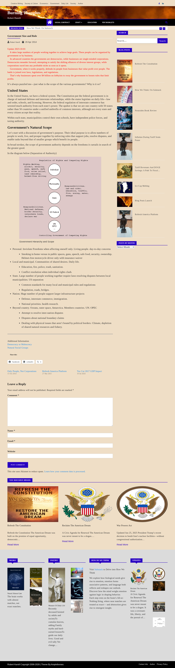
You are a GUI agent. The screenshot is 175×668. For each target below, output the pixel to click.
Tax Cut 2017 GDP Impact (89, 371)
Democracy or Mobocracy (19, 344)
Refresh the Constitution (146, 64)
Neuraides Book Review (146, 110)
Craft (77, 22)
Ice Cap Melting (142, 186)
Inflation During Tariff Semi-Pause (148, 138)
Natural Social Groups (17, 347)
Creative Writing (17, 3)
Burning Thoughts (23, 12)
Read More (13, 544)
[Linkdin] (163, 4)
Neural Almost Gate (14, 593)
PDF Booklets (108, 22)
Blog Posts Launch (143, 201)
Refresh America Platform (54, 371)
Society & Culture (31, 3)
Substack (98, 569)
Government (54, 3)
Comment (13, 395)
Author (80, 3)
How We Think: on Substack (40, 28)
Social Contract (62, 22)
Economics (44, 3)
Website (11, 451)
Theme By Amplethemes (52, 664)
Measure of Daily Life (56, 606)
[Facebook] (159, 4)
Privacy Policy (162, 664)
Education (92, 22)
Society (73, 3)
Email (11, 441)
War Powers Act (124, 525)
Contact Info (143, 664)
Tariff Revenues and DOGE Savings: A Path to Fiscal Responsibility (147, 169)
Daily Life (64, 3)
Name (11, 430)
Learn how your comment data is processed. (64, 471)
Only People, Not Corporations (21, 371)
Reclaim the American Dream (76, 525)
